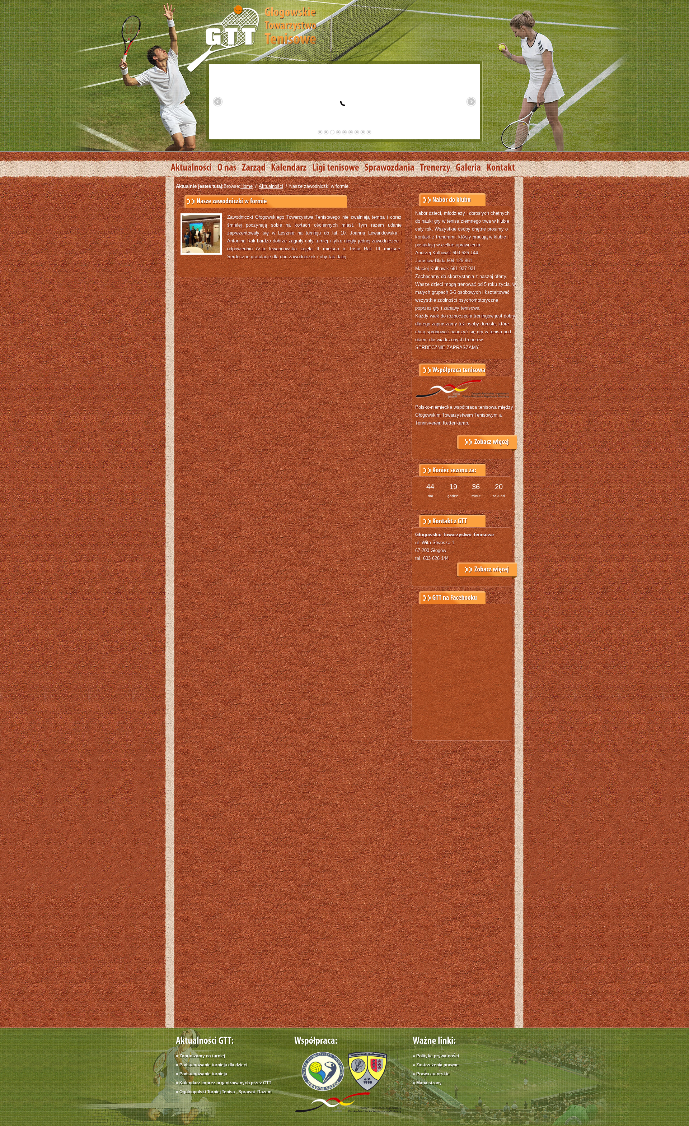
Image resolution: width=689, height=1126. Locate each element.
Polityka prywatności (437, 1055)
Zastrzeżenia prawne (437, 1064)
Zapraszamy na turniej (202, 1055)
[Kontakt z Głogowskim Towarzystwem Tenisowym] (504, 167)
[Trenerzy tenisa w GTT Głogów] (438, 167)
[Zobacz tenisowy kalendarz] (291, 167)
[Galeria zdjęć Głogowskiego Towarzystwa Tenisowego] (471, 167)
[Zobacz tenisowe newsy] (194, 167)
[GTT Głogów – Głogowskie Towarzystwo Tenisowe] (251, 38)
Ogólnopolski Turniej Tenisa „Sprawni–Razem (225, 1091)
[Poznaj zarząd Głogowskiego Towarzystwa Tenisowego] (256, 167)
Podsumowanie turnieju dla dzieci (213, 1064)
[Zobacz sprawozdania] (392, 167)
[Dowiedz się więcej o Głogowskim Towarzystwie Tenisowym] (229, 167)
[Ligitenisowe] (338, 167)
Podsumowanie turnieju (203, 1073)
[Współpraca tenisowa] (486, 440)
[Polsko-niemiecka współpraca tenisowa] (348, 1114)
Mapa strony (429, 1082)
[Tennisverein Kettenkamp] (365, 1089)
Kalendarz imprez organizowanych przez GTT (225, 1082)
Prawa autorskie (433, 1073)
